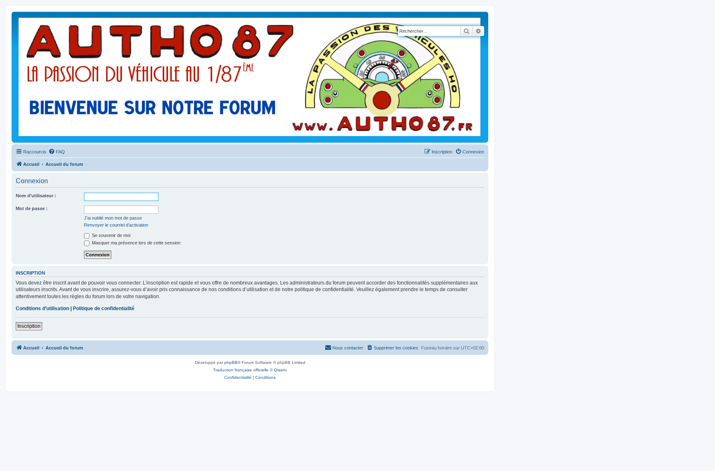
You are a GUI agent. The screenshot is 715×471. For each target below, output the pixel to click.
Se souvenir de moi (110, 235)
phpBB (231, 362)
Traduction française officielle (241, 370)
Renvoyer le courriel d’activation (116, 224)
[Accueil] (250, 77)
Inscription (29, 326)
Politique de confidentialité (103, 308)
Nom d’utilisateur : (36, 195)
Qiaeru (280, 370)
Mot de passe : (32, 208)
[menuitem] (56, 152)
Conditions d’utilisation (42, 308)
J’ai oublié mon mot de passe (113, 217)
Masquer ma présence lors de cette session (135, 242)
